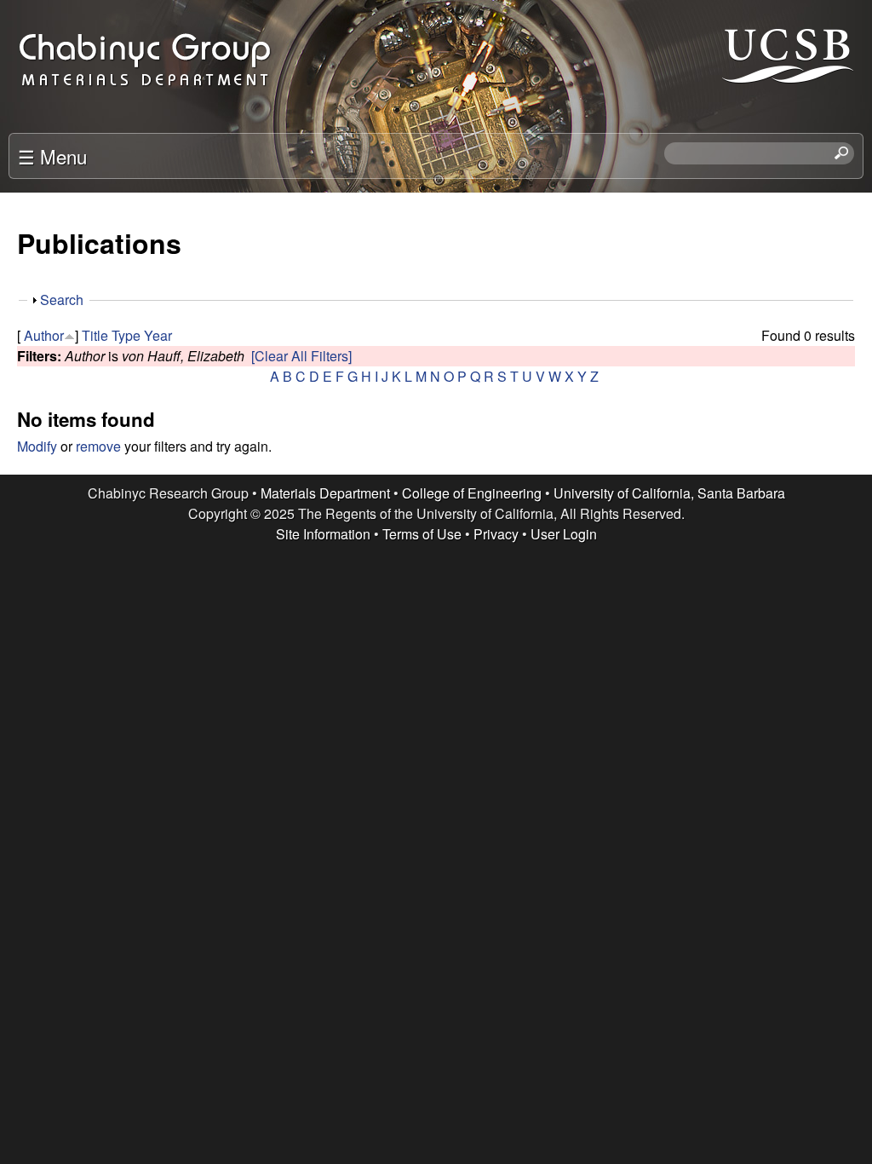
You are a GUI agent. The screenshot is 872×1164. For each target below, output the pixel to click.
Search (61, 299)
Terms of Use (422, 534)
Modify (37, 446)
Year (158, 335)
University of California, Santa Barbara (669, 493)
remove (98, 446)
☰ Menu (52, 156)
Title (95, 335)
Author (44, 335)
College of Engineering (472, 493)
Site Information (323, 534)
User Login (564, 534)
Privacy (496, 534)
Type (126, 335)
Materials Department (325, 493)
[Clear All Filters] (301, 356)
